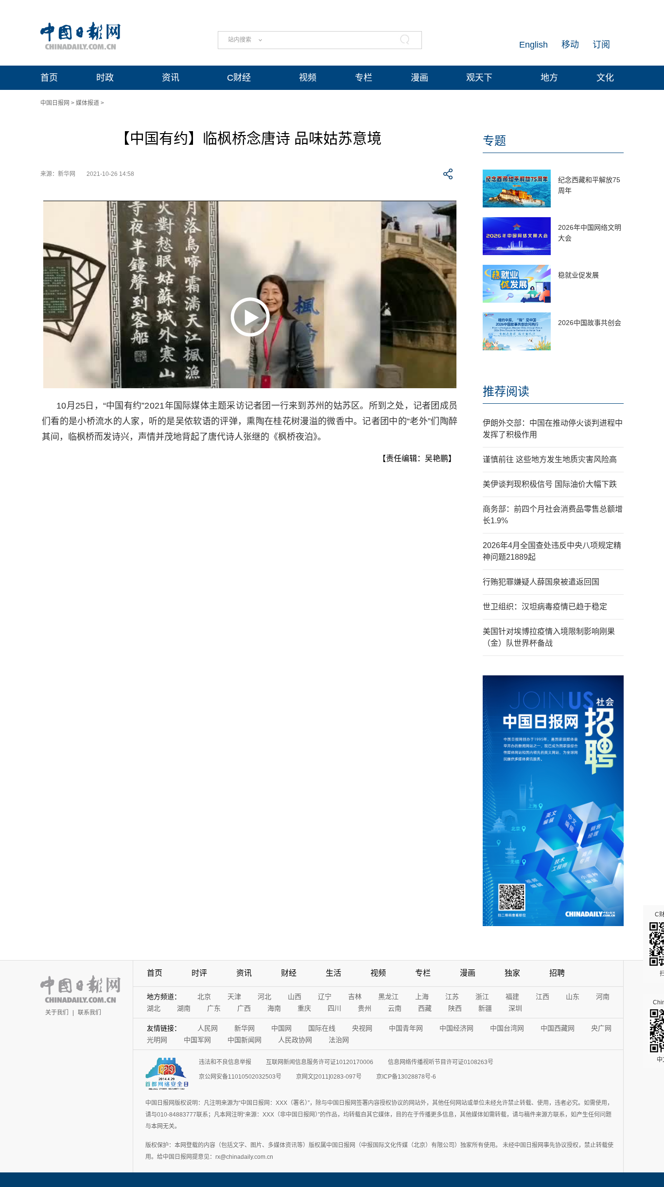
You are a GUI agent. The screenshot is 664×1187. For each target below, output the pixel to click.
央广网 (601, 1028)
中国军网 (197, 1040)
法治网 (339, 1040)
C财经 (239, 78)
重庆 (304, 1008)
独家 (512, 973)
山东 (572, 996)
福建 (512, 996)
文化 (605, 78)
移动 (570, 45)
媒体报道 (87, 103)
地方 (549, 78)
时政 (105, 78)
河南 (603, 996)
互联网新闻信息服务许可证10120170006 (319, 1062)
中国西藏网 (558, 1028)
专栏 (363, 78)
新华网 (244, 1028)
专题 (494, 140)
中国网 (281, 1028)
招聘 (557, 973)
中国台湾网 (507, 1028)
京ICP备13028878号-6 (406, 1076)
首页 (49, 78)
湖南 (184, 1008)
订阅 (601, 45)
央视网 (362, 1028)
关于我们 (57, 1012)
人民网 (207, 1028)
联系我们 (89, 1012)
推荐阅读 (506, 391)
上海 (422, 996)
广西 (244, 1008)
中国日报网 (55, 103)
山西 (294, 996)
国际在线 (321, 1028)
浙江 (482, 996)
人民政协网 (295, 1040)
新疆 (485, 1008)
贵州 (364, 1008)
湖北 (153, 1008)
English (533, 45)
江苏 (452, 996)
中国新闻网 (244, 1040)
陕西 (455, 1008)
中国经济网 (456, 1028)
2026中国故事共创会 (589, 323)
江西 (542, 996)
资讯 (170, 78)
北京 (204, 996)
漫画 (419, 78)
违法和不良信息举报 (225, 1062)
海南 (274, 1008)
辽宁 (325, 996)
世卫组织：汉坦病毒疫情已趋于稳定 (545, 606)
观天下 (479, 78)
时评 (199, 973)
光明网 (157, 1040)
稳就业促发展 (578, 275)
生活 (333, 973)
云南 (395, 1008)
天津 (234, 996)
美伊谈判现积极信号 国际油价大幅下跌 (550, 484)
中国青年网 (406, 1028)
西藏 (425, 1008)
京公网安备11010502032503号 (240, 1076)
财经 (289, 973)
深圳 (515, 1008)
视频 (307, 78)
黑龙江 (388, 996)
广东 (214, 1008)
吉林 (355, 996)
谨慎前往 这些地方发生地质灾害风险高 (550, 459)
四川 (334, 1008)
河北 (264, 996)
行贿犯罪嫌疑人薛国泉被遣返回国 (541, 582)
